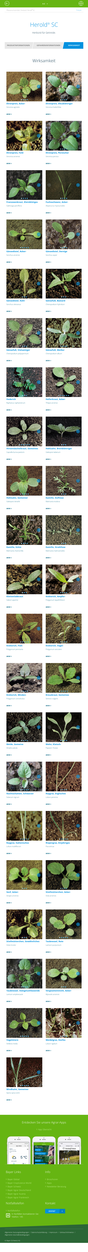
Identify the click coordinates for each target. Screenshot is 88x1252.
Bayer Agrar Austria (17, 1193)
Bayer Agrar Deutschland (19, 1190)
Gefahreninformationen (48, 45)
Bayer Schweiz (14, 1186)
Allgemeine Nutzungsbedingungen (17, 1232)
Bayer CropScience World (19, 1183)
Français (78, 10)
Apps (49, 1183)
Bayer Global (13, 1179)
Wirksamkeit (74, 45)
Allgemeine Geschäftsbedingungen (17, 1235)
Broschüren (52, 1179)
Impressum (53, 1232)
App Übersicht (45, 1129)
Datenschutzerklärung (39, 1232)
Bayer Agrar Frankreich (18, 1197)
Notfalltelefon (14, 1210)
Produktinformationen (18, 45)
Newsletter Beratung (56, 1186)
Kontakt (52, 1211)
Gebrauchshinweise (67, 1232)
